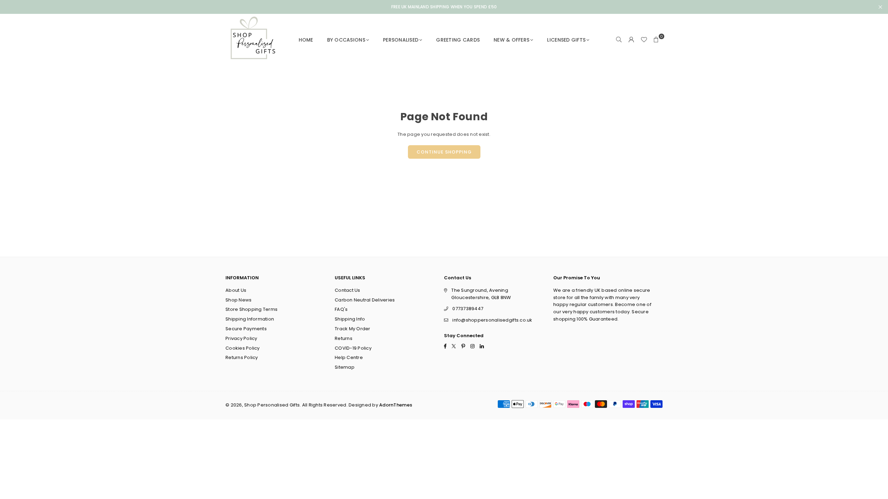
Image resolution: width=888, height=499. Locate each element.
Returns (343, 338)
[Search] (619, 40)
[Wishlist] (644, 40)
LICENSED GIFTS (566, 39)
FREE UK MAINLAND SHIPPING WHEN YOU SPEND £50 (444, 7)
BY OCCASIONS (346, 39)
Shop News (238, 300)
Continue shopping (444, 152)
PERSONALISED (400, 39)
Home (306, 39)
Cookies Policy (242, 348)
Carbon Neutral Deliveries (365, 300)
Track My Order (352, 328)
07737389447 (467, 308)
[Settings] (631, 40)
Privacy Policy (241, 338)
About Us (235, 290)
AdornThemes (395, 405)
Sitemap (345, 367)
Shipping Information (249, 319)
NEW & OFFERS (511, 39)
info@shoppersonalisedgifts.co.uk (492, 320)
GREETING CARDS (458, 39)
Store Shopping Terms (251, 309)
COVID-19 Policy (353, 348)
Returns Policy (241, 357)
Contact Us (347, 290)
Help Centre (349, 357)
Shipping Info (350, 319)
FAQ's (341, 309)
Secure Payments (246, 328)
